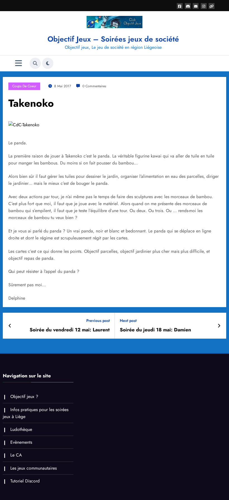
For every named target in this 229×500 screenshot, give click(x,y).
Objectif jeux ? (24, 396)
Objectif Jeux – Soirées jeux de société (113, 39)
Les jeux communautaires (33, 468)
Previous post (98, 320)
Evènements (21, 442)
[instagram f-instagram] (204, 6)
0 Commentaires (94, 86)
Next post (128, 320)
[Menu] (18, 63)
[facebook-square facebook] (180, 6)
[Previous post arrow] (9, 326)
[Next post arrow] (219, 326)
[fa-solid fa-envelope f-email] (196, 6)
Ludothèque (21, 429)
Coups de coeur (24, 86)
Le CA (16, 455)
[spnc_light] (47, 63)
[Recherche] (35, 63)
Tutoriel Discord (25, 481)
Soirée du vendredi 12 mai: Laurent (70, 329)
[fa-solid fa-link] (211, 6)
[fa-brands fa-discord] (188, 6)
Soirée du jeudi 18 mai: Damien (155, 329)
